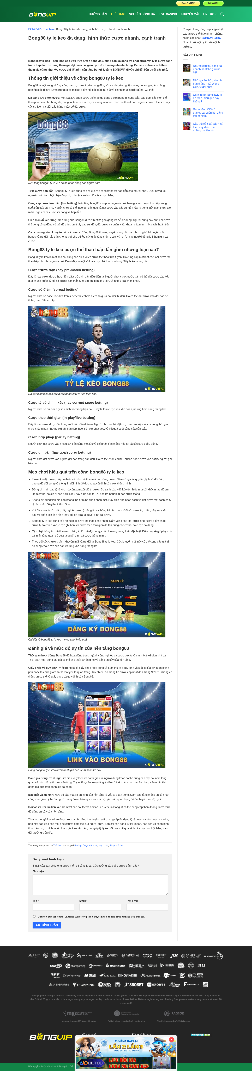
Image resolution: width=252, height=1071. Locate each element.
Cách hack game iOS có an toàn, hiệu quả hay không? (208, 98)
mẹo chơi (103, 845)
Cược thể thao (90, 845)
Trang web (132, 900)
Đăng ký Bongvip (142, 1034)
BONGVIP (34, 29)
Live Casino (168, 14)
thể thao (120, 845)
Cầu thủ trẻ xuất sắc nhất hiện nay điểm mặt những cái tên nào (208, 127)
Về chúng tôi (89, 1034)
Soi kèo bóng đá (142, 14)
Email (83, 900)
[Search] (222, 14)
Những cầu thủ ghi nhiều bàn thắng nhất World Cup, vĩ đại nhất (208, 83)
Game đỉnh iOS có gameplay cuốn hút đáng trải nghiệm (208, 112)
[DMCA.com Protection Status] (201, 1034)
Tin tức (208, 14)
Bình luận (39, 871)
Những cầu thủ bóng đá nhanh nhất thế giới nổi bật (207, 69)
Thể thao (118, 14)
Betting (77, 845)
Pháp (112, 845)
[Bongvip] (42, 14)
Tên (36, 900)
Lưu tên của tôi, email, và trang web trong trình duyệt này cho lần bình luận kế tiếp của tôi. (91, 916)
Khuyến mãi (190, 14)
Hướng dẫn (98, 14)
